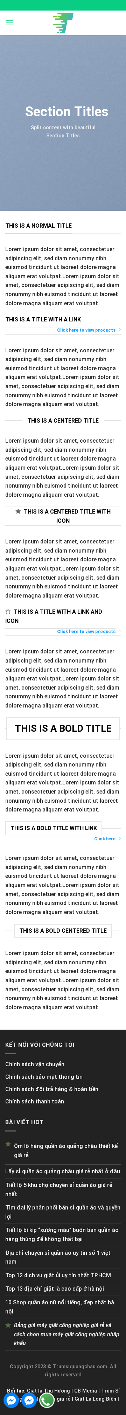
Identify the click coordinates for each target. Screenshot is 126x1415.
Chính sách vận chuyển (34, 1064)
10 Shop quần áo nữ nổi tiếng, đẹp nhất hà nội (59, 1307)
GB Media (85, 1391)
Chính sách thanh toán (34, 1101)
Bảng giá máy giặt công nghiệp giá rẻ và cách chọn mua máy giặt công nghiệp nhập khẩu (66, 1334)
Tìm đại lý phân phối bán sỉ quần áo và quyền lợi (62, 1212)
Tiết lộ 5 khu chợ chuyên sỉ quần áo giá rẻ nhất (58, 1190)
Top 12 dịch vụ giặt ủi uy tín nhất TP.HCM (58, 1275)
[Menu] (9, 22)
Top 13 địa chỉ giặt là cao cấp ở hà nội (54, 1288)
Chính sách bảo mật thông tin (44, 1077)
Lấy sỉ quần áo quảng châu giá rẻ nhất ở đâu (62, 1171)
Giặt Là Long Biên (95, 1399)
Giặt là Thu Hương (48, 1391)
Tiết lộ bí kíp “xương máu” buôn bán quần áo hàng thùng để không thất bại (62, 1235)
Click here (104, 838)
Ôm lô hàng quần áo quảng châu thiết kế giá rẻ (66, 1151)
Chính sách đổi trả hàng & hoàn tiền (51, 1089)
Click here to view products (86, 330)
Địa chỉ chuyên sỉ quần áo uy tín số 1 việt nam (58, 1257)
